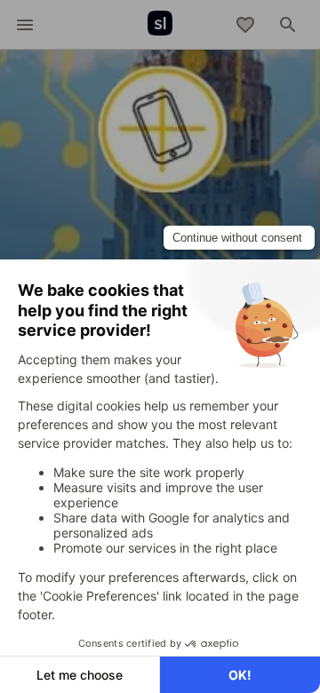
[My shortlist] (245, 25)
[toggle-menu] (25, 25)
